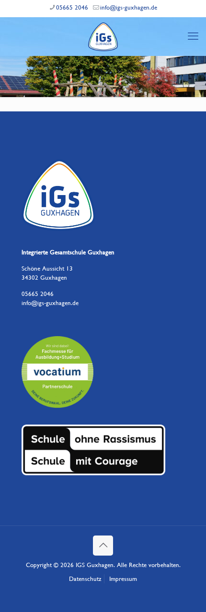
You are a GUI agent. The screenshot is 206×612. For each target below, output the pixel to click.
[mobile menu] (193, 36)
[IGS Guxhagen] (103, 36)
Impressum (123, 578)
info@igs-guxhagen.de (128, 7)
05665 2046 (72, 7)
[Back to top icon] (103, 546)
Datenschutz (85, 578)
